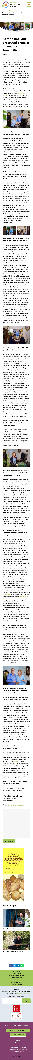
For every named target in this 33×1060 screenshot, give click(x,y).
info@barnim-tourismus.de (23, 993)
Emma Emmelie (8, 755)
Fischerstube (9, 766)
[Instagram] (16, 1056)
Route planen (9, 841)
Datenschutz (18, 1045)
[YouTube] (19, 1056)
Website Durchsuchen (16, 997)
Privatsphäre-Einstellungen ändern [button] (18, 1047)
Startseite (16, 971)
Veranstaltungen (16, 978)
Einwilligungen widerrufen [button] (18, 1051)
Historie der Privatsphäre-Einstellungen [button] (18, 1049)
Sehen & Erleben (16, 973)
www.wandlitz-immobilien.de (14, 805)
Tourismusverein (16, 982)
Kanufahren (7, 594)
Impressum (18, 1042)
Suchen (26, 1000)
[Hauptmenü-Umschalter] (29, 4)
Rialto (16, 761)
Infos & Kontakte (16, 984)
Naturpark (16, 980)
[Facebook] (14, 1056)
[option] (16, 874)
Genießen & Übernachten (16, 975)
